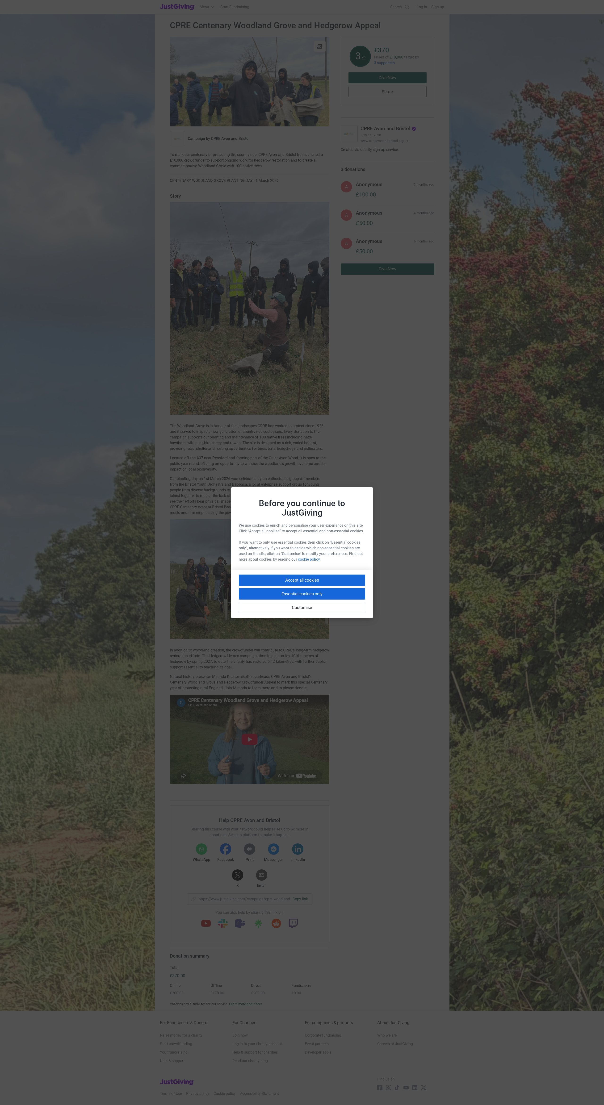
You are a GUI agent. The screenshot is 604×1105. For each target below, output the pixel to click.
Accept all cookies (302, 580)
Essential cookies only (302, 593)
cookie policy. (309, 559)
